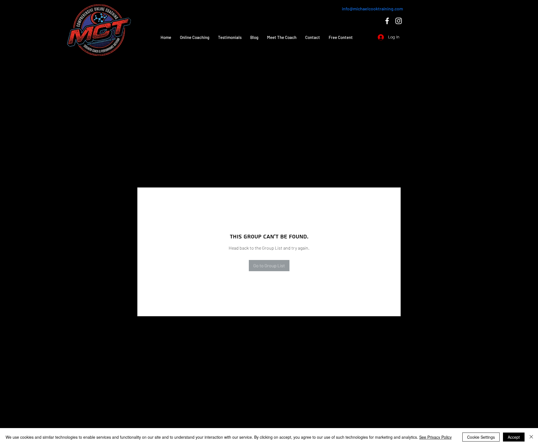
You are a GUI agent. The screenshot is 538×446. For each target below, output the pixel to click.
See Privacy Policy (435, 437)
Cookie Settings (481, 437)
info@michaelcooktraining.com (372, 8)
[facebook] (387, 21)
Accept (514, 437)
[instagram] (398, 21)
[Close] (531, 437)
